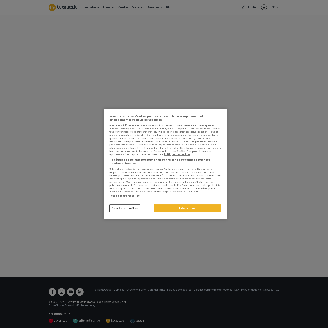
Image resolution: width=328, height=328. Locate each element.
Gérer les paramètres (124, 208)
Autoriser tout (188, 208)
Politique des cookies (177, 154)
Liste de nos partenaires (124, 195)
